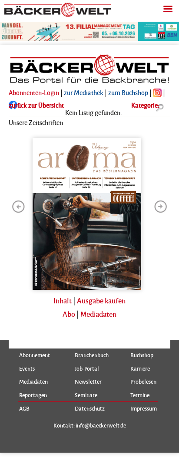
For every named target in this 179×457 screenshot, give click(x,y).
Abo (69, 314)
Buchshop (141, 355)
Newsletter (88, 381)
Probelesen (143, 381)
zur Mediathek (83, 92)
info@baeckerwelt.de (101, 425)
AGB (24, 408)
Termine (139, 395)
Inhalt (62, 301)
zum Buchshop (128, 92)
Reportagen (33, 395)
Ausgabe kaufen (101, 301)
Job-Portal (87, 368)
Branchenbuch (92, 355)
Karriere (140, 368)
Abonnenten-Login (34, 92)
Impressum (143, 408)
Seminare (86, 395)
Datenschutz (90, 408)
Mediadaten (98, 314)
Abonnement (34, 355)
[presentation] (18, 206)
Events (27, 368)
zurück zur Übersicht (36, 105)
